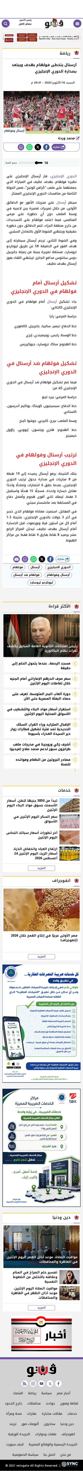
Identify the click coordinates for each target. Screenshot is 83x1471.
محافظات (34, 1403)
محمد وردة (67, 138)
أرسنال (61, 202)
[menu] (77, 23)
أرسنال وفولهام (58, 575)
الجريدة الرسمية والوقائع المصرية (53, 1444)
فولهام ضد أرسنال (26, 575)
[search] (6, 23)
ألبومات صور (30, 1424)
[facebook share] (46, 147)
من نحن (65, 1455)
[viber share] (16, 559)
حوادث (50, 1403)
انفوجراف (68, 1434)
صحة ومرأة (14, 1414)
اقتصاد (18, 1393)
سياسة (46, 1393)
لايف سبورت (15, 1444)
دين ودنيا (67, 1424)
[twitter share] (38, 147)
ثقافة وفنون (69, 1403)
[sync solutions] (69, 1466)
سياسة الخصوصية (25, 1455)
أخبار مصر (63, 1393)
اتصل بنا (49, 1455)
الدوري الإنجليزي (64, 176)
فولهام (17, 567)
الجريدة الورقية (19, 1434)
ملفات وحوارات (45, 1434)
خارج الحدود (13, 1403)
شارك (57, 147)
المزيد (41, 868)
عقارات (32, 1414)
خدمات (72, 1414)
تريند (12, 1424)
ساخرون (49, 1424)
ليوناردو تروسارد (41, 582)
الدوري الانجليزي (59, 567)
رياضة (32, 1393)
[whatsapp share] (29, 147)
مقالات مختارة (52, 1414)
